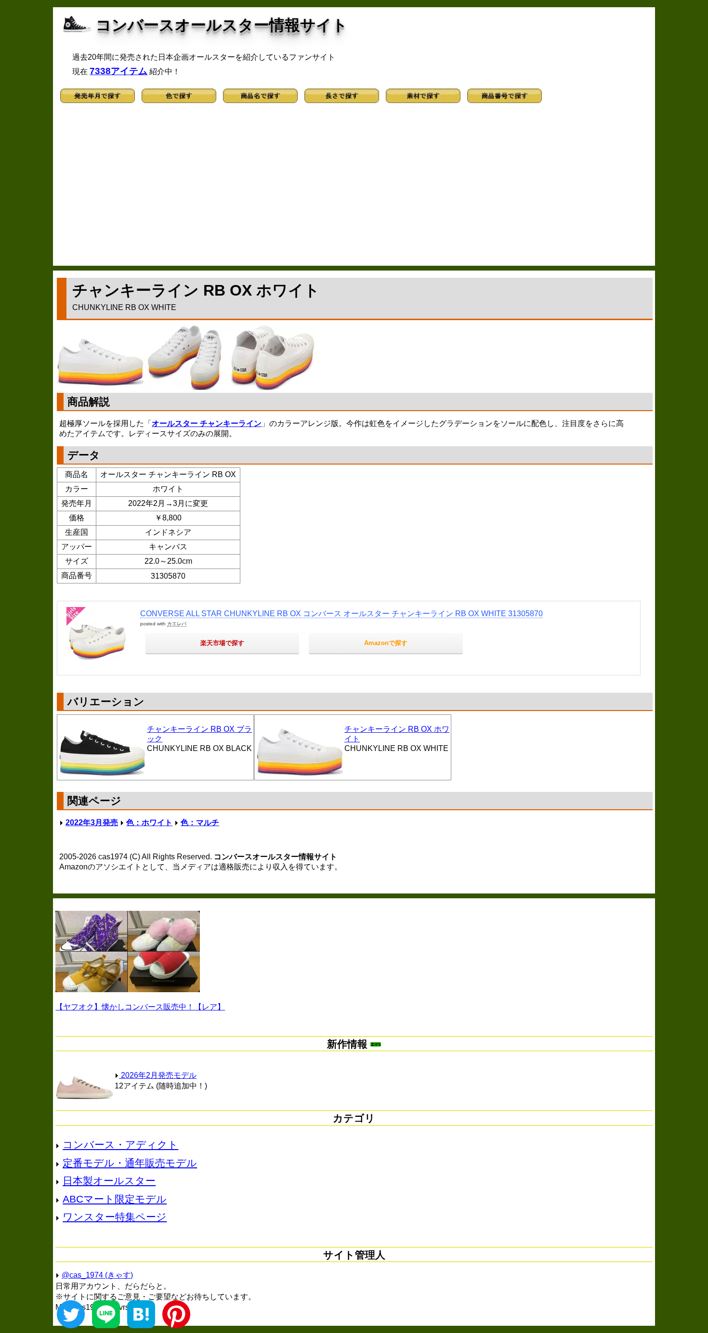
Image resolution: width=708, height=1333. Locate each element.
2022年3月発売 (92, 822)
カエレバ (176, 623)
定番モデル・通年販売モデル (130, 1162)
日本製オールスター (109, 1180)
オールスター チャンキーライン (207, 423)
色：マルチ (200, 822)
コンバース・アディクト (120, 1144)
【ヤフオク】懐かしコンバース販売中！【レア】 (140, 1007)
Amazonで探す (385, 643)
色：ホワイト (149, 822)
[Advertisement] (354, 188)
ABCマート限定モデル (115, 1198)
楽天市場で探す (222, 643)
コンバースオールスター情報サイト (222, 25)
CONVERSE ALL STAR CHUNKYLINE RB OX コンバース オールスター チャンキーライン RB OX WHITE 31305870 (341, 613)
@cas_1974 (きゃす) (97, 1275)
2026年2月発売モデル (158, 1075)
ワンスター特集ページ (115, 1216)
